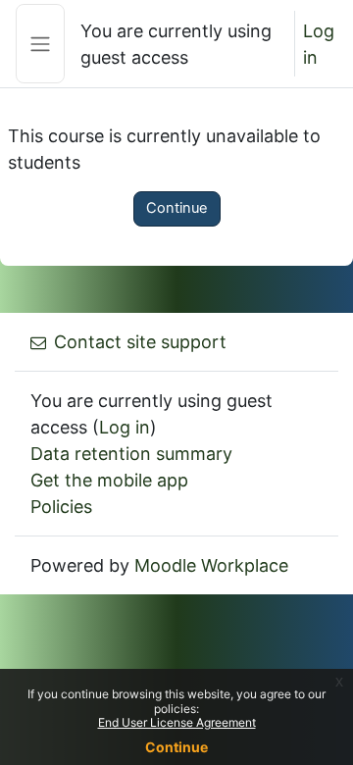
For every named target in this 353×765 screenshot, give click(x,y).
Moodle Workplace (211, 565)
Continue (177, 208)
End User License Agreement (177, 722)
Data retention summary (131, 453)
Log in (318, 44)
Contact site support (140, 342)
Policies (61, 506)
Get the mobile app (109, 480)
